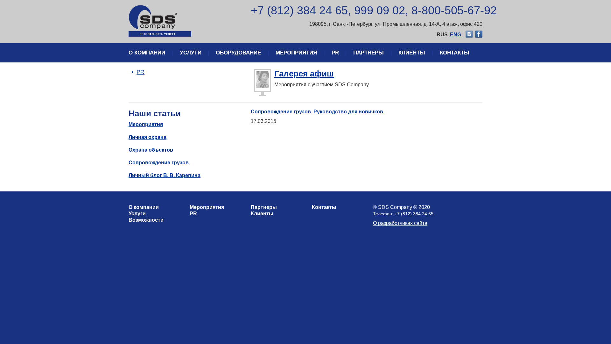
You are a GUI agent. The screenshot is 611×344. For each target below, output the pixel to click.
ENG (455, 34)
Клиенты (411, 53)
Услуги (190, 53)
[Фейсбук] (478, 34)
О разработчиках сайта (400, 223)
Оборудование (238, 53)
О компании (147, 53)
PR (335, 53)
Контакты (454, 53)
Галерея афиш (304, 73)
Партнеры (368, 53)
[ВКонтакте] (469, 34)
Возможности (146, 220)
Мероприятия (296, 53)
